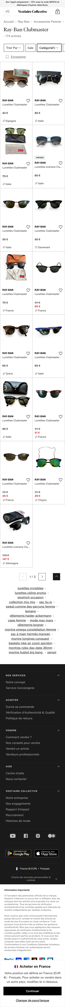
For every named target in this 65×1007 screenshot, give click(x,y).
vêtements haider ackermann (30, 616)
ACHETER (12, 700)
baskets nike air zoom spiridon (30, 643)
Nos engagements (18, 803)
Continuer (32, 991)
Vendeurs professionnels (22, 754)
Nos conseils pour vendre (23, 743)
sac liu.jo (45, 602)
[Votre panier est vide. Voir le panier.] (57, 11)
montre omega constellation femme (30, 629)
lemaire (30, 611)
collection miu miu (22, 602)
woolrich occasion (31, 597)
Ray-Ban (24, 21)
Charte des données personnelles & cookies (31, 879)
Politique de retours (19, 718)
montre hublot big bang (26, 652)
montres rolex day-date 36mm (30, 648)
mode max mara (41, 620)
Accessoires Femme (47, 21)
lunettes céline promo (30, 593)
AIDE (9, 766)
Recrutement (14, 815)
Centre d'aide (15, 773)
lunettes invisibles (30, 588)
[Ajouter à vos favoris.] (28, 101)
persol (51, 652)
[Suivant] (42, 576)
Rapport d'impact (17, 809)
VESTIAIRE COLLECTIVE (22, 791)
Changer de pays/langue (32, 1000)
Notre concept (15, 682)
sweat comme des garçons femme (30, 606)
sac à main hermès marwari (30, 634)
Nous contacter (16, 779)
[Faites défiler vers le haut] (56, 576)
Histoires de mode (18, 821)
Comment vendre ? (19, 737)
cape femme (17, 620)
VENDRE (11, 730)
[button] (57, 11)
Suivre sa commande (20, 707)
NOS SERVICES (16, 675)
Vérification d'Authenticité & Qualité (30, 712)
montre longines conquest (30, 638)
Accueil (9, 21)
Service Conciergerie (20, 688)
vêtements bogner (30, 625)
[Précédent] (23, 576)
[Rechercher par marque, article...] (7, 11)
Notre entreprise (17, 798)
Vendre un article (17, 748)
